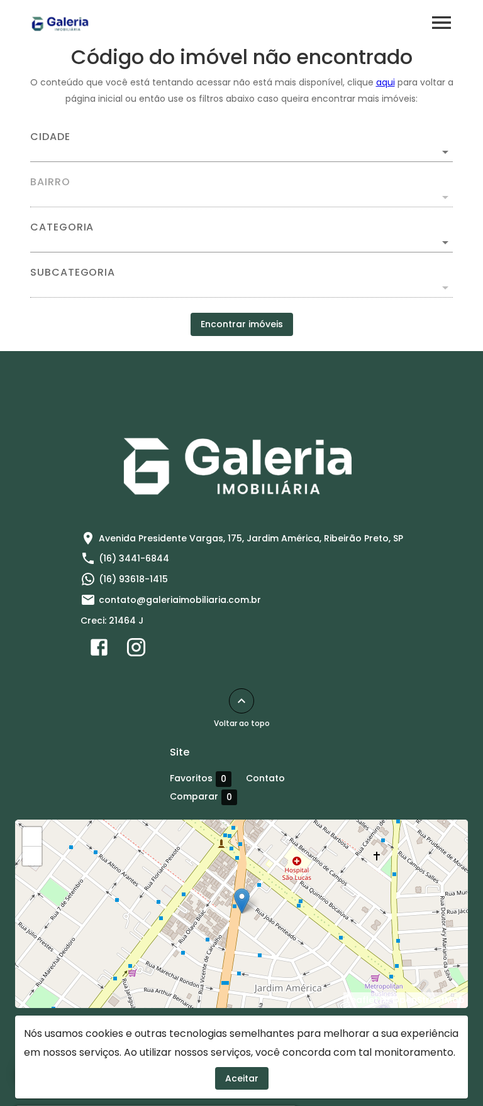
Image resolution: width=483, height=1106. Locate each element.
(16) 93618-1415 (133, 579)
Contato (265, 778)
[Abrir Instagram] (136, 650)
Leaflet (362, 1000)
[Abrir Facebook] (99, 650)
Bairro (50, 182)
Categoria (62, 227)
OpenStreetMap (428, 1000)
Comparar (201, 796)
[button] (241, 242)
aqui (385, 82)
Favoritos (198, 778)
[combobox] (241, 147)
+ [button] (32, 836)
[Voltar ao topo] (241, 700)
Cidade (50, 137)
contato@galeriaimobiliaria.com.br (180, 600)
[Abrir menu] (441, 23)
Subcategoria (72, 273)
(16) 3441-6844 (134, 558)
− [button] (32, 856)
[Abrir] (445, 152)
